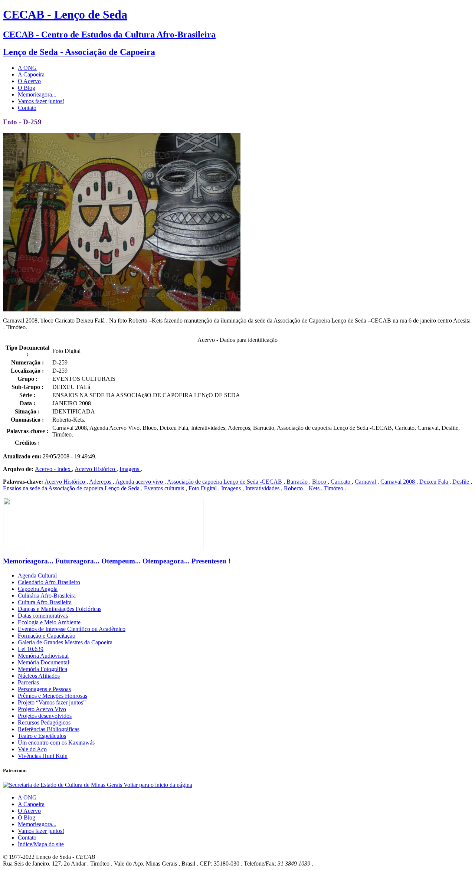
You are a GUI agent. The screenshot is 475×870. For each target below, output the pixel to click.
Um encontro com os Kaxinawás (56, 742)
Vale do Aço (32, 749)
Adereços (101, 481)
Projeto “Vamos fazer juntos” (52, 702)
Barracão (297, 481)
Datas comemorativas (43, 615)
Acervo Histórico (96, 469)
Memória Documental (43, 662)
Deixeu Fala (434, 481)
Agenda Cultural (37, 575)
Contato (27, 108)
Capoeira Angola (38, 589)
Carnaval (366, 481)
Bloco (320, 481)
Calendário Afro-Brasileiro (49, 582)
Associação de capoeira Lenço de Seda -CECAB (225, 481)
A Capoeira (31, 74)
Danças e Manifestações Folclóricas (59, 609)
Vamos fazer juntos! (41, 101)
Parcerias (28, 682)
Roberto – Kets (302, 488)
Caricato (341, 481)
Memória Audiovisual (43, 655)
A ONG (27, 68)
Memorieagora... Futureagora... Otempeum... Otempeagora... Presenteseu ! (116, 561)
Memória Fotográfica (42, 669)
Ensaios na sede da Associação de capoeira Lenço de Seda (72, 488)
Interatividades (263, 488)
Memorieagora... (37, 94)
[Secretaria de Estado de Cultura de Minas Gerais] (63, 785)
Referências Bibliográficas (48, 729)
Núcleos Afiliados (39, 676)
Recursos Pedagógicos (44, 722)
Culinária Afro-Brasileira (47, 595)
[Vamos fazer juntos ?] (103, 548)
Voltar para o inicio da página (158, 785)
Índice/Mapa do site (41, 844)
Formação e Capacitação (46, 635)
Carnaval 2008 (398, 481)
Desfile (461, 481)
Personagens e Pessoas (44, 689)
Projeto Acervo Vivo (42, 709)
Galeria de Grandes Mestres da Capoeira (65, 642)
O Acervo (29, 81)
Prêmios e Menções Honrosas (52, 696)
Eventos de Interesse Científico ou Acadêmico (71, 629)
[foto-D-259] (121, 309)
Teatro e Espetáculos (42, 736)
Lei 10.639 (30, 649)
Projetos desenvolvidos (45, 716)
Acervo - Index (53, 469)
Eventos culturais (165, 488)
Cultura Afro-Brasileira (45, 602)
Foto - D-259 (22, 122)
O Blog (26, 88)
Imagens (130, 469)
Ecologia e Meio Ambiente (49, 622)
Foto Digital (203, 488)
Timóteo (334, 488)
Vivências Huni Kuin (43, 756)
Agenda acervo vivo (139, 481)
